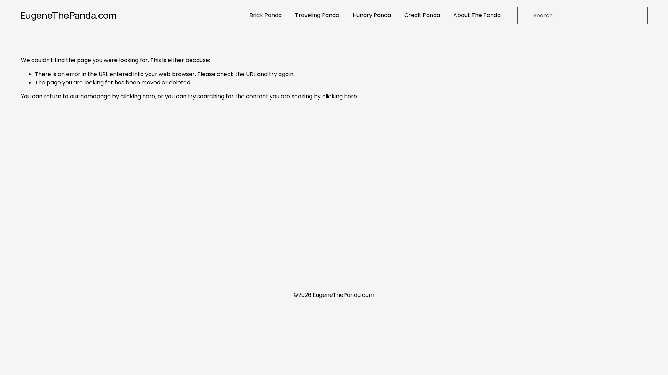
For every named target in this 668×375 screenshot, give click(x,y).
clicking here (137, 96)
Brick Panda (265, 15)
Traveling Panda (317, 15)
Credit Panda (422, 15)
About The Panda (477, 15)
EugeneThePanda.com (68, 15)
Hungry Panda (372, 15)
